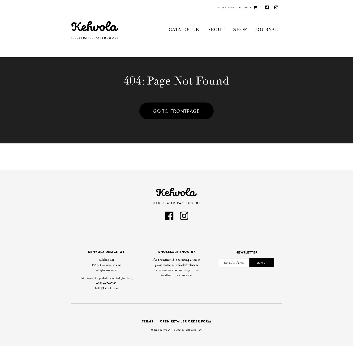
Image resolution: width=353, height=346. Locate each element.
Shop (240, 30)
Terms (147, 321)
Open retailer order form (185, 321)
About (216, 30)
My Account (225, 7)
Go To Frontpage (176, 111)
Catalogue (184, 30)
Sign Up (262, 263)
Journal (267, 30)
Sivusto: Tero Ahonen (188, 329)
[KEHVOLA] (97, 30)
